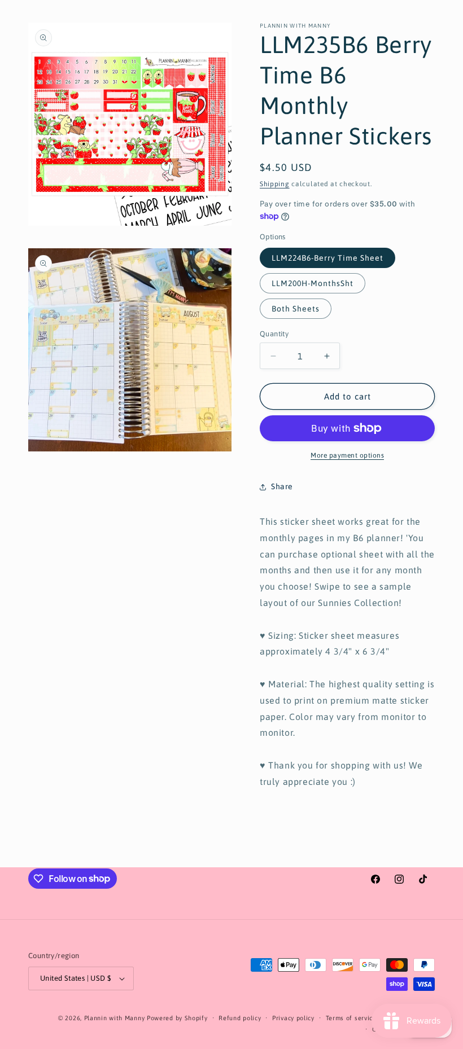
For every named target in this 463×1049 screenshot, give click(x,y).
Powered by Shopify (177, 1018)
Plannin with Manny (114, 1018)
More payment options (347, 455)
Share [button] (282, 486)
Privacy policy (293, 1018)
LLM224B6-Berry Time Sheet (327, 257)
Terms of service (351, 1018)
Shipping (275, 184)
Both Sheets (296, 308)
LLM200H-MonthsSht (312, 283)
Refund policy (240, 1018)
